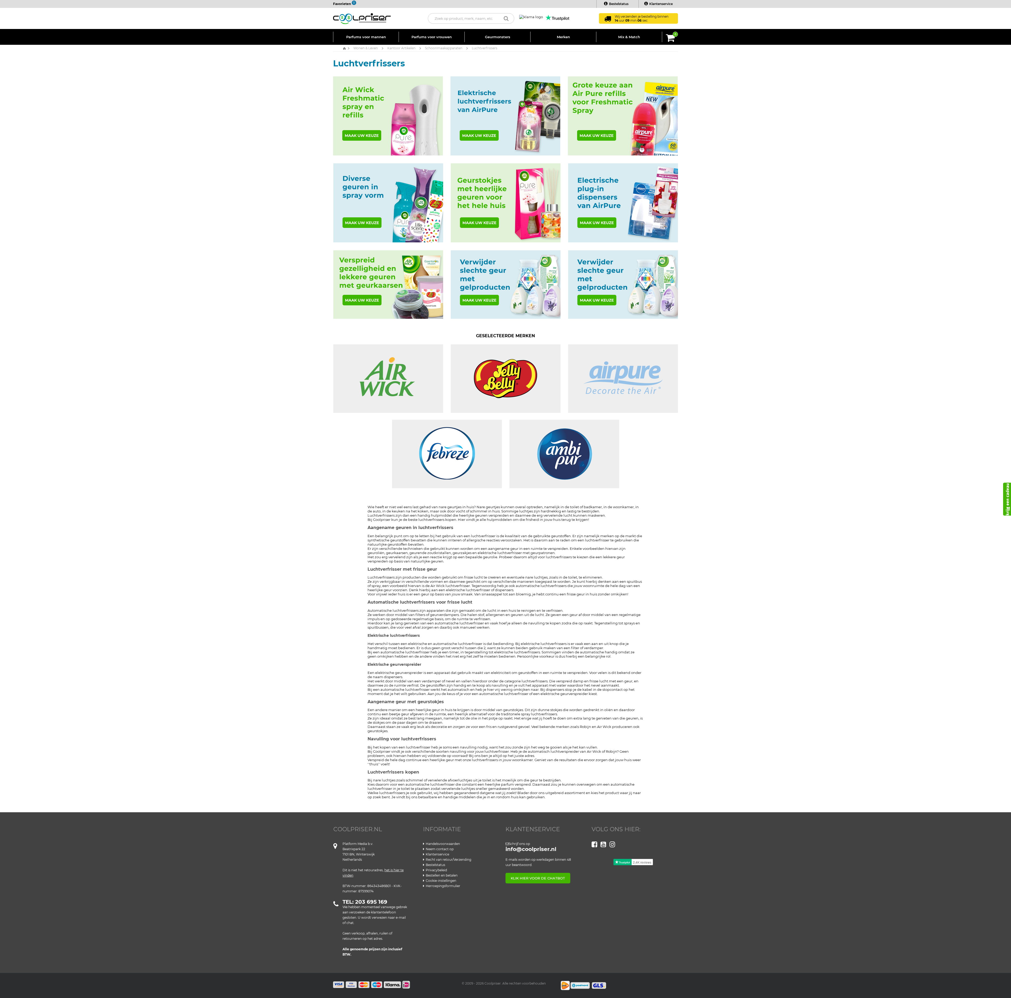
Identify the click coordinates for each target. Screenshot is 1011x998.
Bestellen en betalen (442, 875)
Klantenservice (661, 4)
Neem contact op (440, 849)
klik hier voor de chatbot (538, 878)
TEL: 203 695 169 (365, 902)
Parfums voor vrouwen (432, 37)
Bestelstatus (618, 4)
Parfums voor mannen (366, 37)
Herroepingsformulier (443, 886)
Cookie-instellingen (441, 881)
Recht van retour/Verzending (448, 860)
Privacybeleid (436, 870)
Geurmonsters (497, 37)
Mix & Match (629, 37)
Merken (563, 37)
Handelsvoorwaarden (443, 844)
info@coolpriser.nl (531, 849)
